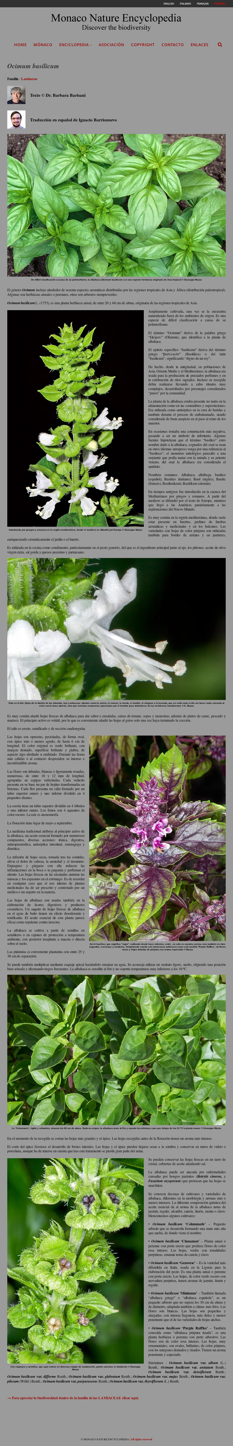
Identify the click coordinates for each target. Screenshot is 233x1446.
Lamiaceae (29, 78)
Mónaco (42, 44)
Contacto (173, 44)
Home (20, 44)
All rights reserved (141, 1439)
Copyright (143, 44)
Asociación (111, 44)
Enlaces (199, 44)
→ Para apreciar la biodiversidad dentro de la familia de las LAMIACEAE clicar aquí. (73, 1397)
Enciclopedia (74, 44)
